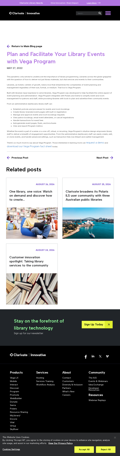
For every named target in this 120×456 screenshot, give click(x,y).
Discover (14, 388)
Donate (14, 402)
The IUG (93, 377)
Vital (12, 422)
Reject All (105, 449)
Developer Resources (94, 389)
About (66, 372)
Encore (13, 419)
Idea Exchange (96, 384)
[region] (60, 444)
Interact (14, 384)
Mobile (13, 381)
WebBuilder (16, 398)
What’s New (68, 391)
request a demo (95, 142)
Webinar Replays (97, 400)
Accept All (84, 449)
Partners (66, 388)
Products (16, 372)
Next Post (102, 157)
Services (42, 372)
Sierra (13, 405)
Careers (66, 395)
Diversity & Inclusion (72, 384)
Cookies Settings (11, 449)
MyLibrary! (15, 415)
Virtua (13, 426)
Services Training (44, 381)
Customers (68, 381)
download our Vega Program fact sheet (29, 146)
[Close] (115, 437)
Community (97, 372)
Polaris (13, 408)
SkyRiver (14, 429)
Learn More (92, 3)
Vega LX (14, 377)
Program (14, 391)
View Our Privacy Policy (60, 443)
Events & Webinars (98, 381)
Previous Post (20, 157)
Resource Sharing (19, 412)
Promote (14, 395)
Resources (96, 395)
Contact (66, 377)
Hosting (40, 377)
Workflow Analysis (45, 384)
